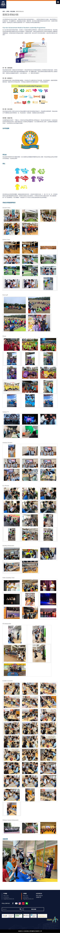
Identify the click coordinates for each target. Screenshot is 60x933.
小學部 (7, 11)
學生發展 (12, 11)
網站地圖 (33, 909)
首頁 (4, 11)
